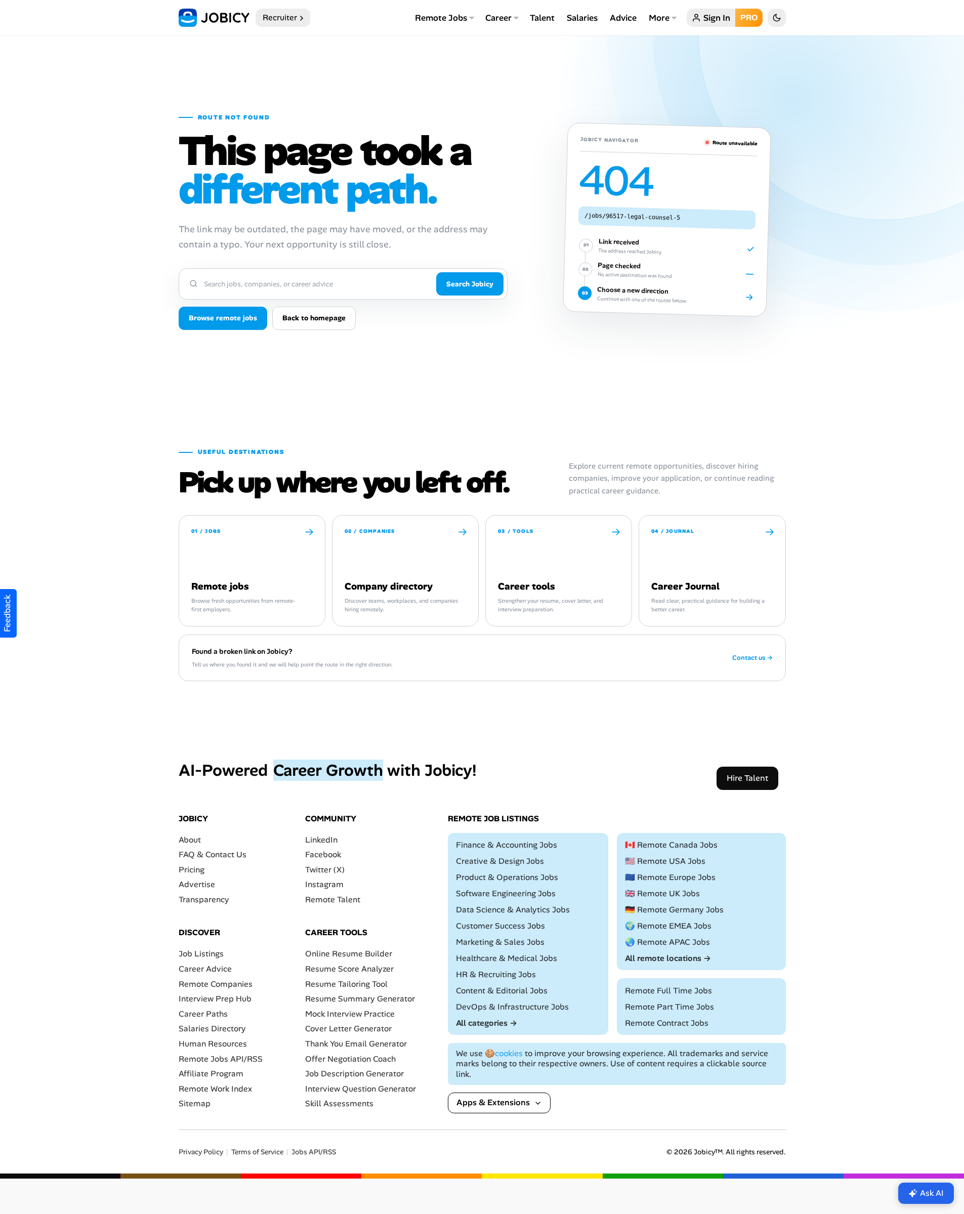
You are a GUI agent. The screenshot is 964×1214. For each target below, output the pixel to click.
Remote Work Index (215, 1089)
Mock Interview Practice (350, 1014)
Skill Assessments (339, 1104)
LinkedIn (321, 840)
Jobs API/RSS (313, 1152)
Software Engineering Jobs (506, 893)
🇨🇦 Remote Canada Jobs (671, 845)
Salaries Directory (212, 1029)
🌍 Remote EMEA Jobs (668, 926)
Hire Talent (747, 778)
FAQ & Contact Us (212, 854)
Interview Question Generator (360, 1089)
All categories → (486, 1023)
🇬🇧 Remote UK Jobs (662, 893)
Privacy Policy (201, 1152)
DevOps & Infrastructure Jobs (512, 1007)
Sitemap (195, 1104)
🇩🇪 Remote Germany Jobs (674, 909)
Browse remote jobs (223, 317)
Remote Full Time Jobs (668, 990)
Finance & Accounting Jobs (506, 845)
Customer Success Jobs (500, 926)
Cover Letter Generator (348, 1029)
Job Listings (201, 954)
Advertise (197, 885)
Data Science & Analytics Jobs (513, 909)
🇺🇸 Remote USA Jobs (665, 861)
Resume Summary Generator (360, 998)
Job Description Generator (354, 1073)
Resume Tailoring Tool (346, 984)
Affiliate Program (211, 1073)
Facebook (323, 854)
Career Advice (205, 969)
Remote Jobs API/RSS (221, 1059)
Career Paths (203, 1014)
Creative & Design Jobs (500, 861)
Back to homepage (314, 317)
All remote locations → (668, 958)
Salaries (582, 17)
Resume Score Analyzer (349, 969)
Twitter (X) (325, 869)
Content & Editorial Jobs (502, 990)
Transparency (204, 899)
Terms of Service (257, 1152)
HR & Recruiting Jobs (496, 974)
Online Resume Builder (348, 954)
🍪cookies (504, 1053)
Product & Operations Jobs (507, 877)
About (190, 840)
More (659, 17)
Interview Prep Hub (215, 998)
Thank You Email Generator (356, 1044)
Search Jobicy (469, 283)
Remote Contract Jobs (666, 1023)
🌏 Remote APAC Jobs (667, 942)
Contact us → (752, 658)
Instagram (324, 885)
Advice (623, 17)
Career (498, 17)
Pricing (191, 869)
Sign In (716, 17)
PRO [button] (749, 17)
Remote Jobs (441, 17)
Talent (542, 17)
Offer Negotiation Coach (350, 1059)
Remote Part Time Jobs (669, 1007)
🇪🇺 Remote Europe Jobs (670, 877)
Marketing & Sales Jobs (500, 942)
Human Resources (213, 1044)
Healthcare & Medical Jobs (506, 958)
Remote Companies (216, 984)
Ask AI (932, 1193)
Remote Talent (332, 899)
